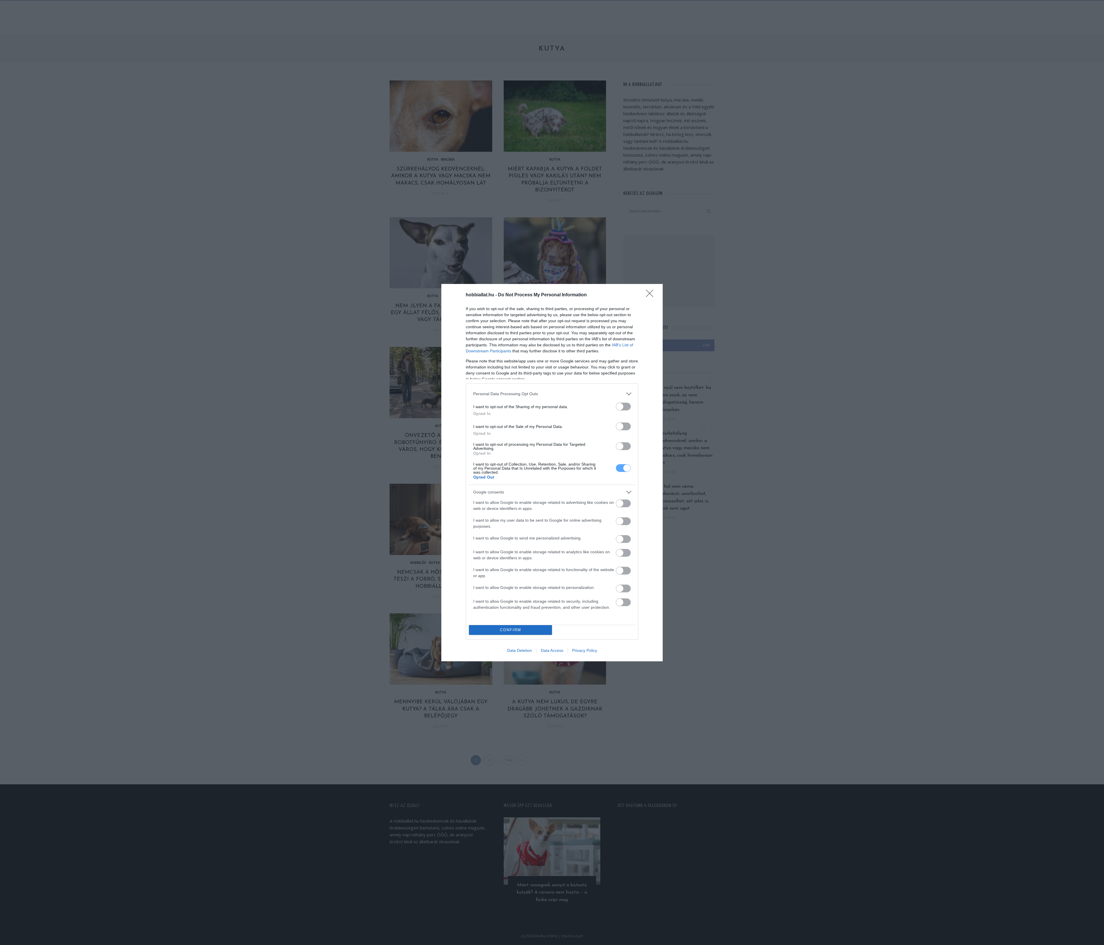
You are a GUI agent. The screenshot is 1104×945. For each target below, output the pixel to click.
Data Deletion (519, 650)
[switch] (623, 406)
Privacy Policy (584, 650)
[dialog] (552, 472)
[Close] (651, 295)
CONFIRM (510, 630)
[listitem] (552, 394)
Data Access (552, 650)
